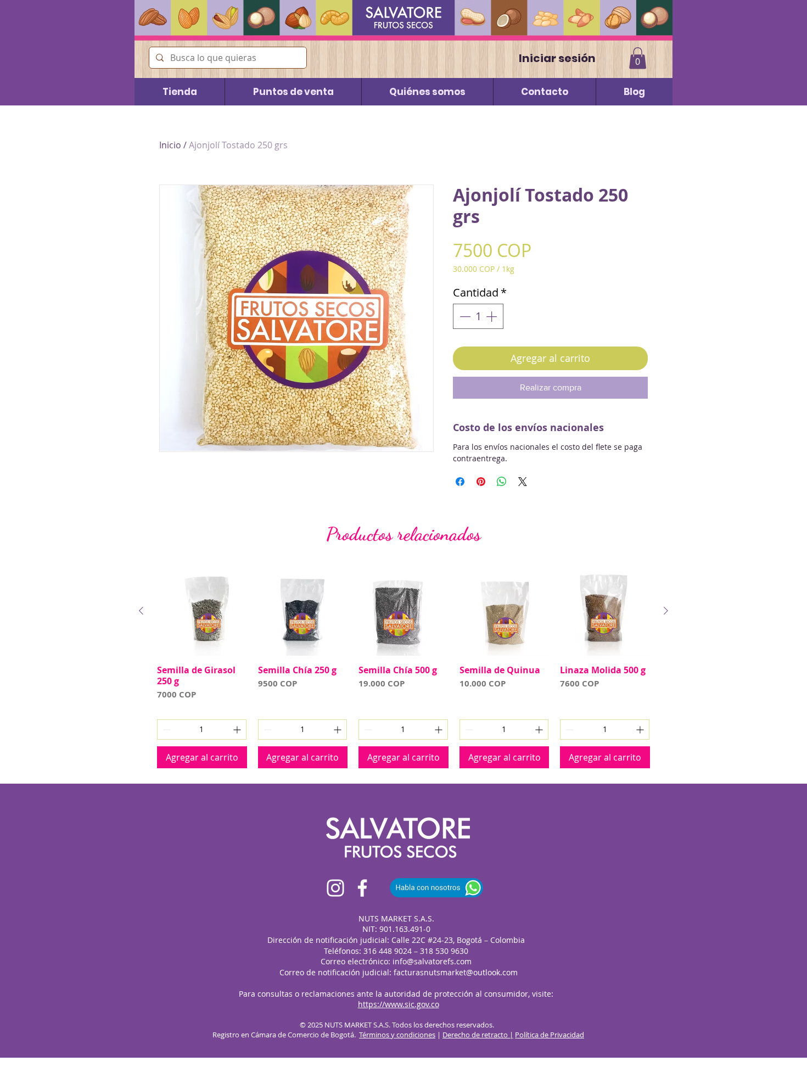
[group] (403, 667)
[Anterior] (141, 610)
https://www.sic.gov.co (398, 1004)
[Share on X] (522, 481)
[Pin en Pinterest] (480, 481)
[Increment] (492, 316)
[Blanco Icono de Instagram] (335, 888)
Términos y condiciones (397, 1035)
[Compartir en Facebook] (460, 481)
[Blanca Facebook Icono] (362, 888)
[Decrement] (464, 316)
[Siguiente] (665, 610)
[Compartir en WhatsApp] (501, 481)
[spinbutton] (478, 316)
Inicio (170, 145)
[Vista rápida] (202, 611)
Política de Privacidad (549, 1035)
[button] (638, 58)
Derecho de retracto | (477, 1035)
